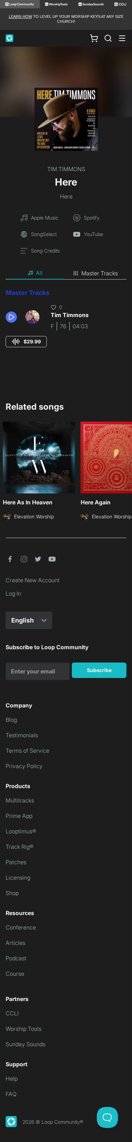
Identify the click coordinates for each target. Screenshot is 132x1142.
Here (66, 196)
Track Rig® (19, 846)
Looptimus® (21, 831)
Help (12, 1078)
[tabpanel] (66, 324)
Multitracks (20, 800)
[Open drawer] (122, 38)
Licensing (18, 877)
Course (15, 973)
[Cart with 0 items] (94, 38)
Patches (16, 862)
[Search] (108, 38)
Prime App (19, 815)
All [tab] (39, 272)
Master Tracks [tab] (99, 273)
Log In (13, 593)
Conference (21, 927)
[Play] (11, 317)
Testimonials (22, 735)
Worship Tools (24, 1028)
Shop (12, 892)
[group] (26, 341)
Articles (15, 942)
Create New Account (32, 580)
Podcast (16, 958)
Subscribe (99, 670)
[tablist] (66, 273)
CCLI (12, 1013)
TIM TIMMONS (66, 169)
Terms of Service (27, 750)
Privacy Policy (24, 766)
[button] (13, 317)
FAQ (11, 1093)
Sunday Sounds (25, 1044)
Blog (11, 719)
